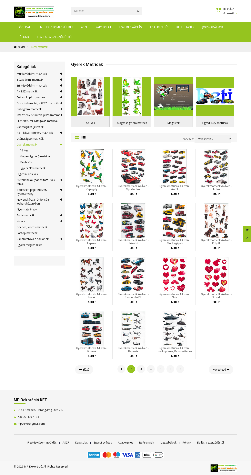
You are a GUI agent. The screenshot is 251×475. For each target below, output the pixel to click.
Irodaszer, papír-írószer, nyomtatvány (32, 192)
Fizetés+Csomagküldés (55, 27)
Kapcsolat (103, 27)
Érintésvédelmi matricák (32, 85)
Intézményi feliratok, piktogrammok (39, 115)
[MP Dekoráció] (34, 11)
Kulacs (21, 221)
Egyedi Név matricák (32, 168)
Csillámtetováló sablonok (33, 239)
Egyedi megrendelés (29, 245)
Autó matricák (26, 215)
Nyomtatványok (27, 209)
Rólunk (23, 37)
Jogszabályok (212, 27)
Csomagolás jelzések (30, 127)
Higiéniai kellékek (27, 174)
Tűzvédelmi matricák (30, 79)
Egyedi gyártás (130, 27)
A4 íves (24, 150)
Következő (220, 369)
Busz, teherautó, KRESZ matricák (38, 103)
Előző (85, 369)
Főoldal (24, 27)
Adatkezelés (159, 27)
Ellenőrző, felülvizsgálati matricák (37, 121)
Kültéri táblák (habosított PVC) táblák (36, 182)
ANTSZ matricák (27, 91)
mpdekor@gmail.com (31, 423)
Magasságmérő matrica (35, 156)
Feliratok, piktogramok (31, 97)
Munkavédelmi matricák (32, 74)
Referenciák (185, 27)
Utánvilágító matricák (30, 138)
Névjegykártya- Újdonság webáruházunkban (33, 201)
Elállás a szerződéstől (55, 37)
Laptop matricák (27, 233)
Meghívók (26, 162)
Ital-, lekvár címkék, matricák (35, 133)
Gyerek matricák (27, 144)
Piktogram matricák (29, 109)
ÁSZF (84, 27)
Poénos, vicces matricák (32, 227)
